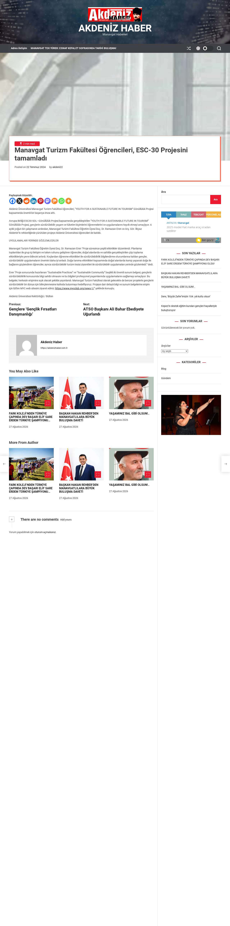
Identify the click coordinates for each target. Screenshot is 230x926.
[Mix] (54, 201)
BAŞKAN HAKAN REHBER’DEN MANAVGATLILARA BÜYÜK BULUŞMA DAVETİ (78, 417)
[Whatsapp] (61, 201)
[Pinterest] (40, 201)
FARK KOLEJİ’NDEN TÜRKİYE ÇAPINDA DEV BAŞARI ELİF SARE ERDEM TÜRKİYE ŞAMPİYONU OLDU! (30, 419)
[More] (68, 201)
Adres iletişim (19, 48)
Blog (163, 368)
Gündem (166, 378)
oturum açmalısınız (45, 532)
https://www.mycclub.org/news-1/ (74, 288)
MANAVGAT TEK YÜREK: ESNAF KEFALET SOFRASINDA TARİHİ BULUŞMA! (73, 48)
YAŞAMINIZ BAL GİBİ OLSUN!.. (129, 413)
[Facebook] (12, 201)
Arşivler (166, 346)
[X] (19, 201)
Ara (163, 192)
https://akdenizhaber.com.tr (54, 348)
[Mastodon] (47, 201)
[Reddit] (26, 201)
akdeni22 (57, 167)
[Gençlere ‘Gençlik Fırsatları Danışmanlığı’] (4, 464)
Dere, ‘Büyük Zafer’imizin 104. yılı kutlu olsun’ (185, 296)
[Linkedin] (33, 201)
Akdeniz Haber (115, 28)
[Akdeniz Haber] (26, 345)
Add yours (66, 519)
